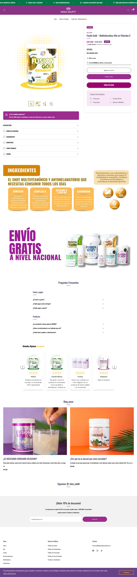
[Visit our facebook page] (93, 550)
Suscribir (94, 519)
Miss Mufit (89, 32)
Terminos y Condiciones (54, 560)
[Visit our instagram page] (97, 550)
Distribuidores (7, 560)
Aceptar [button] (126, 572)
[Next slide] (75, 61)
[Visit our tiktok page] (102, 550)
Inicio (4, 546)
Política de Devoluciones (54, 549)
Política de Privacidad (54, 553)
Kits (4, 549)
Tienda (5, 553)
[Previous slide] (7, 61)
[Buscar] (128, 10)
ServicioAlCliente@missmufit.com (101, 546)
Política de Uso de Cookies (55, 556)
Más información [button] (9, 574)
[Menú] (4, 10)
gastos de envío (92, 44)
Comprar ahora (109, 77)
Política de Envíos (52, 546)
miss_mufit (75, 484)
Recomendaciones (8, 556)
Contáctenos (6, 563)
